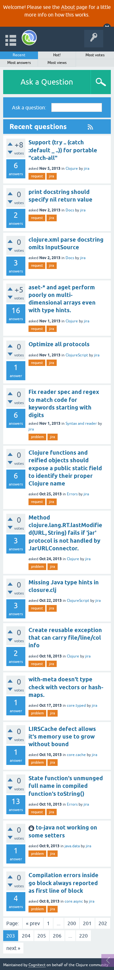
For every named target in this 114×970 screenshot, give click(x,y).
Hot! (56, 55)
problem (37, 437)
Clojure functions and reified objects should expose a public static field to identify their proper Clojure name (65, 468)
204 (26, 936)
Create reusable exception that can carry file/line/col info (65, 638)
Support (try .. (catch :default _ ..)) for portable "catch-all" (62, 150)
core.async (74, 901)
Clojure (72, 168)
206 (57, 936)
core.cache (76, 755)
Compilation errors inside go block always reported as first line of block (63, 883)
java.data (72, 846)
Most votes (95, 55)
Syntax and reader (81, 423)
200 (71, 923)
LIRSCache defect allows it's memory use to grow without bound (62, 737)
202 (102, 923)
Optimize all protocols (59, 344)
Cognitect (37, 965)
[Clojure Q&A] (29, 37)
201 (87, 923)
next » (13, 948)
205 (41, 936)
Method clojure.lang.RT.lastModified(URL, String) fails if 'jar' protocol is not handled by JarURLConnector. (65, 533)
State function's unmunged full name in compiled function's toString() (65, 786)
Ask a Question (47, 82)
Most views (57, 62)
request (37, 176)
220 (83, 936)
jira (86, 168)
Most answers (19, 62)
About (68, 7)
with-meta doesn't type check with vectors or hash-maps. (65, 687)
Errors (72, 494)
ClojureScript (77, 355)
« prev (33, 923)
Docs (70, 210)
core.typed (76, 705)
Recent (19, 55)
